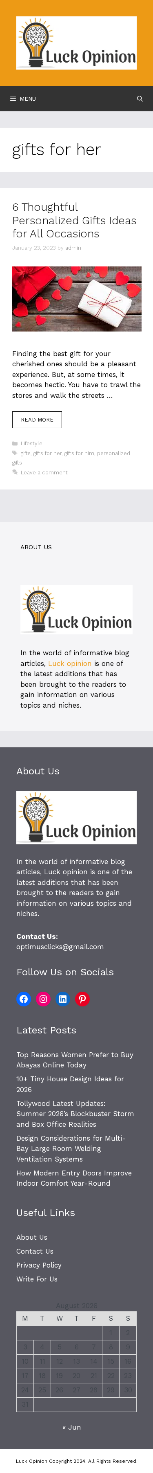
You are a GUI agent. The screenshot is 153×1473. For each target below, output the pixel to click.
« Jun (71, 1427)
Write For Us (37, 1279)
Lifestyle (31, 443)
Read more (37, 420)
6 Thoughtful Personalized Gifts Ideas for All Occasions (74, 220)
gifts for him (79, 453)
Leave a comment (44, 472)
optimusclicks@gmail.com (60, 947)
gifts (26, 453)
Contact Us (34, 1251)
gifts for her (47, 453)
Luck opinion (70, 663)
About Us (31, 1237)
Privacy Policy (39, 1265)
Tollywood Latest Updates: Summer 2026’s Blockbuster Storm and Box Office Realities (75, 1113)
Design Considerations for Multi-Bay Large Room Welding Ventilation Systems (71, 1148)
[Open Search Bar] (140, 98)
